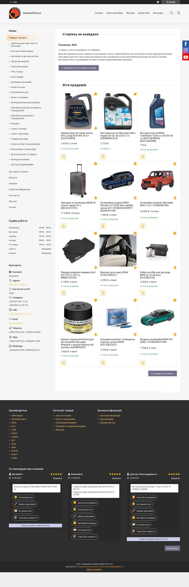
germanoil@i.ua (16, 323)
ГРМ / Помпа (17, 72)
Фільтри (130, 13)
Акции (12, 207)
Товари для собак (19, 139)
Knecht (15, 451)
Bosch (14, 454)
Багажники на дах (19, 92)
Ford (14, 444)
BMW (14, 422)
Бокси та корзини (19, 97)
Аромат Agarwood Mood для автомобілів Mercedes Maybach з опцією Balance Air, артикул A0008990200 (77, 343)
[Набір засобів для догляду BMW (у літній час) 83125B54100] (157, 250)
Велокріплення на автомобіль (25, 102)
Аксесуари (158, 13)
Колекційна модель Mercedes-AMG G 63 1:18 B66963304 (157, 204)
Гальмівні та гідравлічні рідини (71, 426)
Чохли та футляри (19, 134)
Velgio (14, 458)
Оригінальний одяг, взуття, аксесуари (24, 44)
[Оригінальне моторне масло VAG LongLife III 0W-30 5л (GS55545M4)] (78, 111)
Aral (13, 426)
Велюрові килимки (20, 159)
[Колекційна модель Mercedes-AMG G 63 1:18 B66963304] (157, 181)
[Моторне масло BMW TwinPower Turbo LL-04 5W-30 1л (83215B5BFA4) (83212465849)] (157, 111)
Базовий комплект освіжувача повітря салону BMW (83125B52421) (117, 342)
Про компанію (106, 419)
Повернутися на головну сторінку (79, 68)
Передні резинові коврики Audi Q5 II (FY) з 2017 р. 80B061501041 (78, 275)
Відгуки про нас (107, 422)
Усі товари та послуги (161, 373)
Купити (63, 156)
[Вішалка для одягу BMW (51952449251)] (118, 250)
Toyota (15, 437)
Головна (99, 13)
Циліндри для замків (21, 82)
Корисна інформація (19, 189)
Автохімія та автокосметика (24, 56)
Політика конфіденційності (111, 567)
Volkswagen (17, 415)
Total (14, 430)
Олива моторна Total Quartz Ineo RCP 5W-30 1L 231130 (93, 488)
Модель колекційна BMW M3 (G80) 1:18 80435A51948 (156, 340)
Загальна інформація (110, 415)
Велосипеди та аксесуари (23, 149)
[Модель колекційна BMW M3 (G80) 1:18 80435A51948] (157, 317)
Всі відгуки (172, 548)
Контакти (14, 195)
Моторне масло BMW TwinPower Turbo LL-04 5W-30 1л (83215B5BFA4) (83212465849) (156, 137)
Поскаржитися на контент (87, 567)
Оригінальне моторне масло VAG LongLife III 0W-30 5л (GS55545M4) (77, 136)
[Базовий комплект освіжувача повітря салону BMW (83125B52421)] (118, 317)
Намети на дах (18, 87)
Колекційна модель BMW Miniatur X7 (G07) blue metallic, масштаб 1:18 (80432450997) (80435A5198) (117, 206)
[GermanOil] (15, 13)
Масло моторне (63, 415)
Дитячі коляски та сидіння (23, 154)
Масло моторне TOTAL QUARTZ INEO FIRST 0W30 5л (35, 488)
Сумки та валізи (18, 129)
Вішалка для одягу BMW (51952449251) (114, 273)
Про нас (13, 201)
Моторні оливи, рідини (22, 51)
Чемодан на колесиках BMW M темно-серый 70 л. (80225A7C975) (78, 205)
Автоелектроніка (19, 66)
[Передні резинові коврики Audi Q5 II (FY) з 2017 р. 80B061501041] (78, 250)
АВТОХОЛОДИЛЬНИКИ (22, 164)
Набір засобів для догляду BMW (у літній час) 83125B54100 (155, 275)
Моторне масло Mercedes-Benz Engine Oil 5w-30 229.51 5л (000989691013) (117, 136)
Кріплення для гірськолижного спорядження (26, 109)
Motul (14, 433)
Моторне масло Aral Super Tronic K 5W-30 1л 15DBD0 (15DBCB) (151, 488)
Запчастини (143, 13)
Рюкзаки (15, 123)
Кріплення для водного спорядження (22, 117)
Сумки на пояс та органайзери (25, 144)
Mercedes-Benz (19, 419)
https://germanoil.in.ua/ (19, 314)
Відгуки (13, 177)
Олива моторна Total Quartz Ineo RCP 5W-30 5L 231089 (93, 493)
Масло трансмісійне (65, 419)
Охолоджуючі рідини (66, 422)
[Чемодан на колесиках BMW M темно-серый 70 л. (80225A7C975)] (78, 181)
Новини (13, 183)
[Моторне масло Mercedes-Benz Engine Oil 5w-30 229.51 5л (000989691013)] (118, 111)
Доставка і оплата (18, 171)
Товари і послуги (18, 37)
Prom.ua (109, 564)
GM (13, 440)
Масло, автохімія (114, 13)
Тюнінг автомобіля (20, 61)
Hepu (14, 447)
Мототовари (17, 77)
